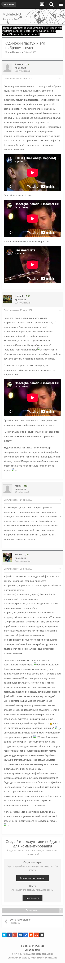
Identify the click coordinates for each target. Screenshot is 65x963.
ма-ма (18, 554)
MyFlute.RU (19, 954)
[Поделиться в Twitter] (4, 935)
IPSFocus (39, 946)
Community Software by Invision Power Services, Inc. (32, 958)
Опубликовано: (18, 78)
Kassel (19, 296)
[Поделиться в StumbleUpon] (36, 935)
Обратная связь (32, 950)
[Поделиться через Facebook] (9, 935)
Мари (18, 485)
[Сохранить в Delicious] (25, 935)
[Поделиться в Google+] (14, 935)
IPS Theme (26, 946)
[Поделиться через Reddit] (31, 935)
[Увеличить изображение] (50, 723)
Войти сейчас (32, 898)
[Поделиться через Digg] (20, 935)
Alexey (19, 52)
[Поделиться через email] (41, 935)
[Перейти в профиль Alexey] (7, 67)
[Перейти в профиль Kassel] (7, 299)
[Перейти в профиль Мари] (7, 488)
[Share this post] (60, 78)
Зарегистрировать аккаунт (33, 878)
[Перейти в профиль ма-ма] (7, 557)
